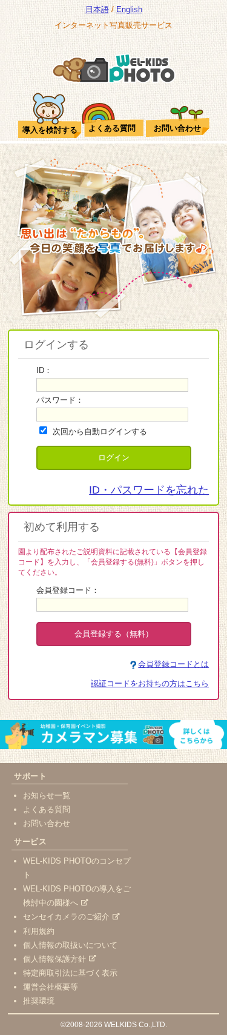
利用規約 (38, 931)
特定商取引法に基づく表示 (70, 972)
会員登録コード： (67, 590)
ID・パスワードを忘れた (149, 490)
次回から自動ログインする (100, 431)
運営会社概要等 (50, 986)
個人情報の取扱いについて (70, 945)
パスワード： (60, 400)
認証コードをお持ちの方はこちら (150, 683)
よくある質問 (46, 809)
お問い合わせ (46, 823)
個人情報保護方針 (54, 959)
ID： (44, 370)
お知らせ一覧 (46, 795)
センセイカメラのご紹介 (66, 916)
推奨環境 (38, 1000)
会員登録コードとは (173, 664)
